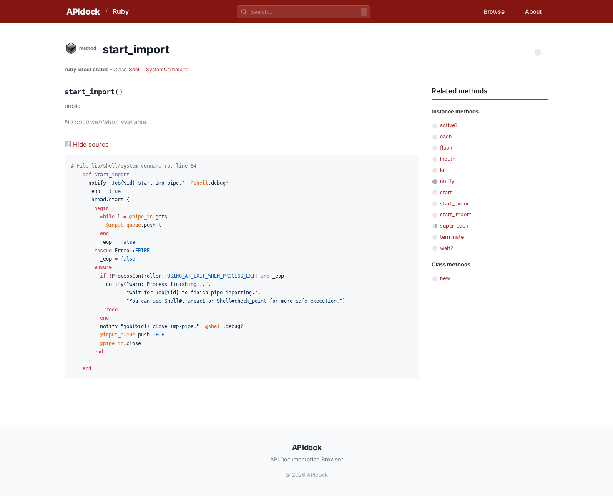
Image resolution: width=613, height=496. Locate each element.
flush (446, 148)
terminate (452, 237)
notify (447, 181)
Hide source (91, 144)
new (445, 278)
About (533, 11)
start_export (455, 203)
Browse (494, 11)
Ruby (121, 11)
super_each (454, 226)
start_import (455, 214)
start (446, 192)
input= (448, 159)
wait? (446, 248)
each (446, 136)
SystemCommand (167, 69)
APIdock (83, 12)
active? (448, 125)
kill (443, 170)
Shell (135, 69)
